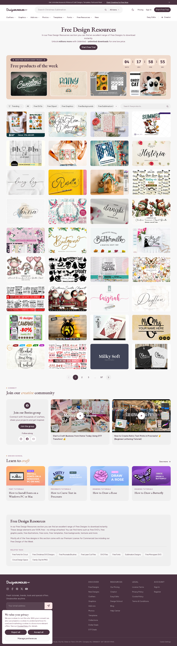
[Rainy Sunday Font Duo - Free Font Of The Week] (69, 84)
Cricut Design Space (20, 560)
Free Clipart (52, 106)
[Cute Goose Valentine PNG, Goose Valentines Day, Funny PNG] (67, 153)
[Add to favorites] (43, 75)
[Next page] (108, 377)
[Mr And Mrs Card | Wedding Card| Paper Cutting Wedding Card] (109, 327)
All (28, 106)
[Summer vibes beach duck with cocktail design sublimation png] (151, 124)
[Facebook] (27, 439)
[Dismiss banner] (169, 2)
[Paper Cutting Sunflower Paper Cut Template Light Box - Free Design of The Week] (108, 84)
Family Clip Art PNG (40, 560)
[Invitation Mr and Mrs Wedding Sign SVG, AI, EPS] (151, 327)
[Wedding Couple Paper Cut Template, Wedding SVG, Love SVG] (109, 153)
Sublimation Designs (133, 555)
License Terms (138, 587)
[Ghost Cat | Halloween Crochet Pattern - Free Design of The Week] (148, 84)
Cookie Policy (137, 596)
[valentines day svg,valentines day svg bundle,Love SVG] (67, 356)
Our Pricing (114, 587)
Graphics (92, 601)
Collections (93, 620)
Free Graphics (67, 106)
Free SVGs (38, 106)
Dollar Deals (93, 625)
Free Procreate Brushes (67, 555)
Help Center (115, 611)
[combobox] (70, 9)
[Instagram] (21, 439)
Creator (113, 592)
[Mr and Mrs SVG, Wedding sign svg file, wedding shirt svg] (26, 153)
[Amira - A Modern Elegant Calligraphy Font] (26, 211)
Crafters (91, 596)
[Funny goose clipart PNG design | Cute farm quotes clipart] (26, 124)
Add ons (92, 606)
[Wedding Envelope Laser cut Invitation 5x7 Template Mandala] (109, 124)
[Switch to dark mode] (133, 10)
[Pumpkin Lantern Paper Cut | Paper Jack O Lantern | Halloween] (67, 327)
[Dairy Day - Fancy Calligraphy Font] (26, 182)
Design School (116, 601)
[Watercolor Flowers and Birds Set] (67, 211)
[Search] (105, 9)
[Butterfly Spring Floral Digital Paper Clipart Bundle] (26, 240)
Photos (91, 611)
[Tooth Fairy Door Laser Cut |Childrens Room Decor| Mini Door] (109, 182)
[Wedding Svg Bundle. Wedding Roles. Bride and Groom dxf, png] (151, 182)
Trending (15, 106)
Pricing (140, 10)
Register (157, 592)
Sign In (148, 10)
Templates (92, 615)
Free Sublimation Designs (108, 106)
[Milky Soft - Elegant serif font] (109, 356)
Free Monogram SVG (153, 555)
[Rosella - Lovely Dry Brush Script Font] (67, 182)
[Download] (38, 75)
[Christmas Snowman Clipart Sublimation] (151, 211)
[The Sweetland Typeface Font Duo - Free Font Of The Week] (29, 84)
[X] (21, 589)
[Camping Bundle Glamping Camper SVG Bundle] (26, 327)
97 (101, 377)
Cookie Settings (165, 642)
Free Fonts (116, 555)
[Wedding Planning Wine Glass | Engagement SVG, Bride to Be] (109, 269)
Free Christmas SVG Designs (43, 555)
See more (163, 461)
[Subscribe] (48, 605)
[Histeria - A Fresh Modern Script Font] (151, 153)
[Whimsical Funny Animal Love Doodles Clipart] (26, 269)
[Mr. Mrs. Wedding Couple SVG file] (151, 240)
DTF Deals (92, 630)
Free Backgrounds (85, 106)
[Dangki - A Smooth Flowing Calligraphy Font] (109, 211)
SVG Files (104, 555)
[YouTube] (33, 439)
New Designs (93, 592)
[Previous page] (68, 377)
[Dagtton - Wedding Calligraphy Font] (151, 298)
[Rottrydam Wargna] (67, 124)
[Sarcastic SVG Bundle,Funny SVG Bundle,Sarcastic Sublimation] (26, 298)
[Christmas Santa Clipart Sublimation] (67, 298)
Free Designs (93, 587)
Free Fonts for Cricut (20, 555)
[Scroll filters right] (116, 106)
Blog (112, 606)
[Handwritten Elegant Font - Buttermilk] (109, 240)
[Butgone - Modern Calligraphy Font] (67, 240)
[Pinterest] (17, 589)
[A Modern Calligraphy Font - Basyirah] (109, 298)
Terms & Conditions (140, 601)
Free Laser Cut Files (88, 555)
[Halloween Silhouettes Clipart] (67, 269)
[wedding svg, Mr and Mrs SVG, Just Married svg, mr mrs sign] (151, 356)
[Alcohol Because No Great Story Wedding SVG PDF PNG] (26, 356)
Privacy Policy (137, 592)
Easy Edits (114, 596)
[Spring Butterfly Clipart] (151, 269)
